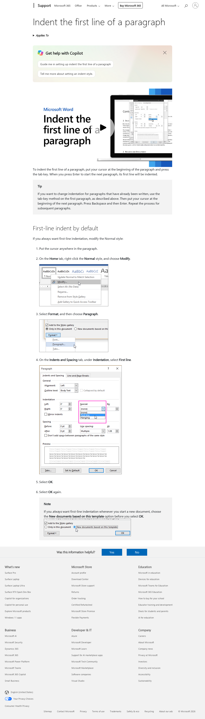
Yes (112, 552)
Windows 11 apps (13, 617)
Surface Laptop (12, 579)
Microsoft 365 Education (150, 591)
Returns (75, 591)
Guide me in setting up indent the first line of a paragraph (75, 64)
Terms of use (98, 711)
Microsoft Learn (79, 648)
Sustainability (145, 680)
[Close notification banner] (165, 52)
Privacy (83, 711)
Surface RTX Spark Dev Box (18, 591)
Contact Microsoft (65, 711)
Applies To (42, 35)
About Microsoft (146, 642)
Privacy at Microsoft (148, 655)
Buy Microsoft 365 (130, 5)
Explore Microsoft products (18, 611)
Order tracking (78, 598)
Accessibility (144, 674)
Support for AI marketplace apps (87, 655)
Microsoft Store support (82, 585)
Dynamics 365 (11, 648)
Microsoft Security (13, 642)
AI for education (146, 617)
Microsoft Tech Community (84, 661)
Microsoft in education (149, 572)
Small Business (12, 680)
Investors (142, 661)
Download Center (79, 579)
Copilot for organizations (17, 598)
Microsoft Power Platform (17, 661)
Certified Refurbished (81, 604)
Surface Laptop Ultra (15, 585)
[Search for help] (185, 5)
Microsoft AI (11, 635)
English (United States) (22, 692)
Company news (145, 648)
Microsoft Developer (81, 642)
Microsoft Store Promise (83, 611)
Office (78, 5)
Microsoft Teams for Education (153, 585)
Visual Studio (77, 680)
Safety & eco (133, 711)
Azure (74, 635)
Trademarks (115, 711)
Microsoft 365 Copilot (15, 674)
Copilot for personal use (16, 604)
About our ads (166, 711)
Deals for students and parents (153, 611)
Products (92, 5)
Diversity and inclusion (149, 667)
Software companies (81, 674)
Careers (142, 635)
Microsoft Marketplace (82, 667)
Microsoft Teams (13, 667)
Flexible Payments (80, 617)
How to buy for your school (151, 598)
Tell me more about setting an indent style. (66, 74)
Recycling (149, 711)
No (137, 552)
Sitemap (48, 711)
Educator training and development (155, 604)
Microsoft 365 (62, 5)
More (108, 5)
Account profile (78, 572)
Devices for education (148, 579)
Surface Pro (10, 572)
